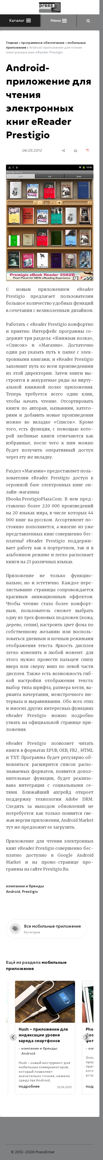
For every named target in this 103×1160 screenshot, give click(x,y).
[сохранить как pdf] (87, 150)
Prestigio (30, 891)
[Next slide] (86, 1037)
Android (13, 891)
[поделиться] (63, 150)
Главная (12, 43)
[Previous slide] (13, 1037)
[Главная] (50, 7)
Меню (56, 20)
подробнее (29, 1086)
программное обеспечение (42, 43)
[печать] (75, 150)
